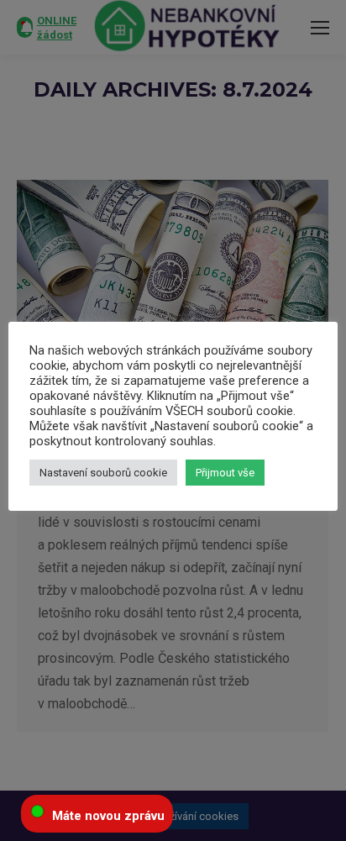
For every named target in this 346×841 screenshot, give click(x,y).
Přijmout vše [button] (225, 472)
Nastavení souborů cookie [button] (103, 472)
